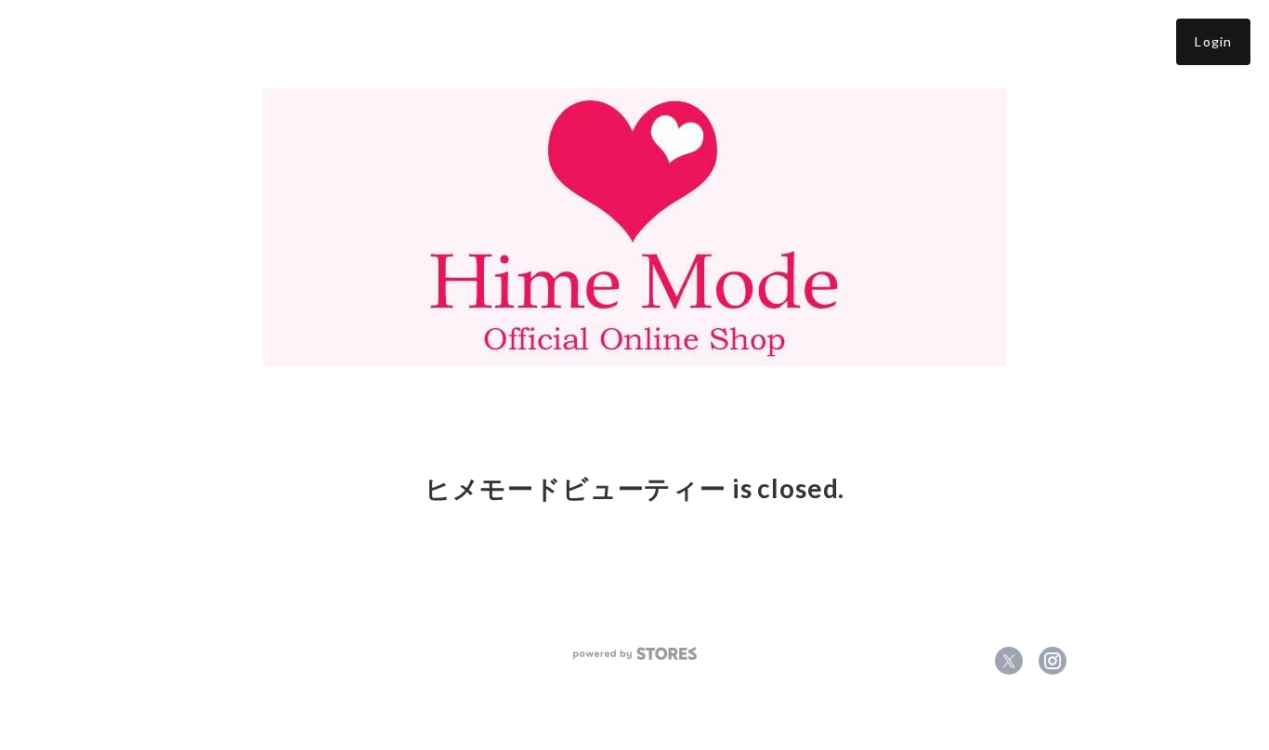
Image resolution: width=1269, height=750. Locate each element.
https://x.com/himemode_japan (1009, 661)
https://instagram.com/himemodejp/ (1052, 661)
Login (1213, 41)
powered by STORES (635, 654)
